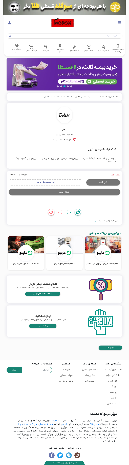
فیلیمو (64, 424)
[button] (71, 86)
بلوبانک (26, 424)
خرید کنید (64, 192)
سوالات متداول (66, 375)
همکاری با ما (89, 375)
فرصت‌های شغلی (89, 369)
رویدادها (113, 392)
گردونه (113, 398)
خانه (118, 97)
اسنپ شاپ (49, 424)
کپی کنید (103, 182)
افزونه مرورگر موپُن (113, 369)
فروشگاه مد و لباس (103, 97)
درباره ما (66, 369)
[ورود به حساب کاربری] (9, 23)
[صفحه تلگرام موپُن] (68, 455)
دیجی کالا (94, 424)
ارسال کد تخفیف (42, 326)
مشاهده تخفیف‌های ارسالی (42, 293)
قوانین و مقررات (66, 381)
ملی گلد (33, 424)
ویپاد (19, 424)
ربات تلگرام (113, 381)
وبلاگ (113, 387)
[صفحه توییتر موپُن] (60, 455)
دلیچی (77, 97)
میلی (40, 424)
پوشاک (87, 97)
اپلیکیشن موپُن (113, 375)
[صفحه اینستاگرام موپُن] (77, 455)
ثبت (14, 370)
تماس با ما (89, 381)
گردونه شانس (113, 404)
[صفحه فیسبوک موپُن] (51, 455)
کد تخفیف (56, 421)
